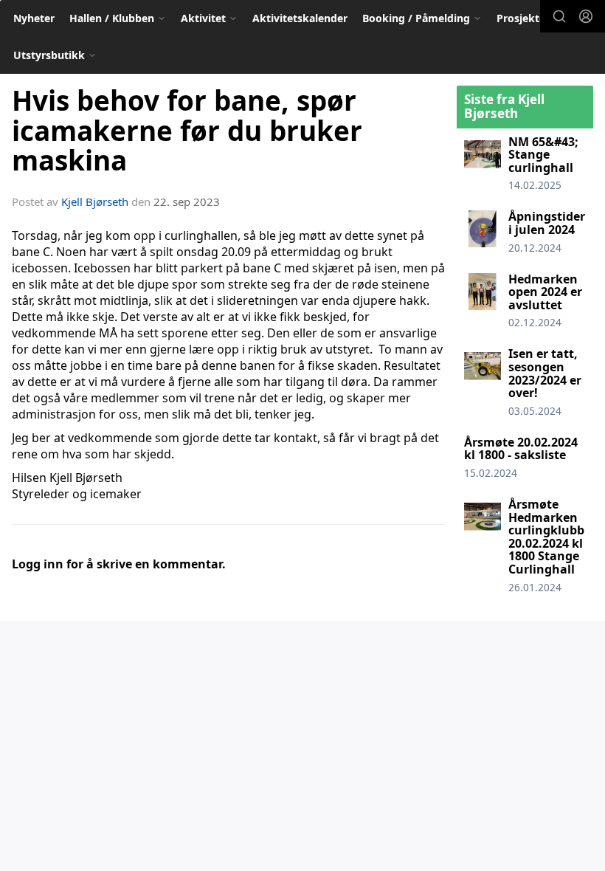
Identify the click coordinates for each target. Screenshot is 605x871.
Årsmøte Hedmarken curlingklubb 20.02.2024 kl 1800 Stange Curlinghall (546, 536)
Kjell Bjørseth (94, 201)
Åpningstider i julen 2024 (546, 223)
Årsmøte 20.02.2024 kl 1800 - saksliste (521, 449)
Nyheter (34, 18)
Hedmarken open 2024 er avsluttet (545, 292)
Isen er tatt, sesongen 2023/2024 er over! (544, 373)
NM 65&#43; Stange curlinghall (543, 155)
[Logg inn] (586, 16)
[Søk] (559, 16)
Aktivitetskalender (300, 18)
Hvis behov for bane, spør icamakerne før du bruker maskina (187, 130)
